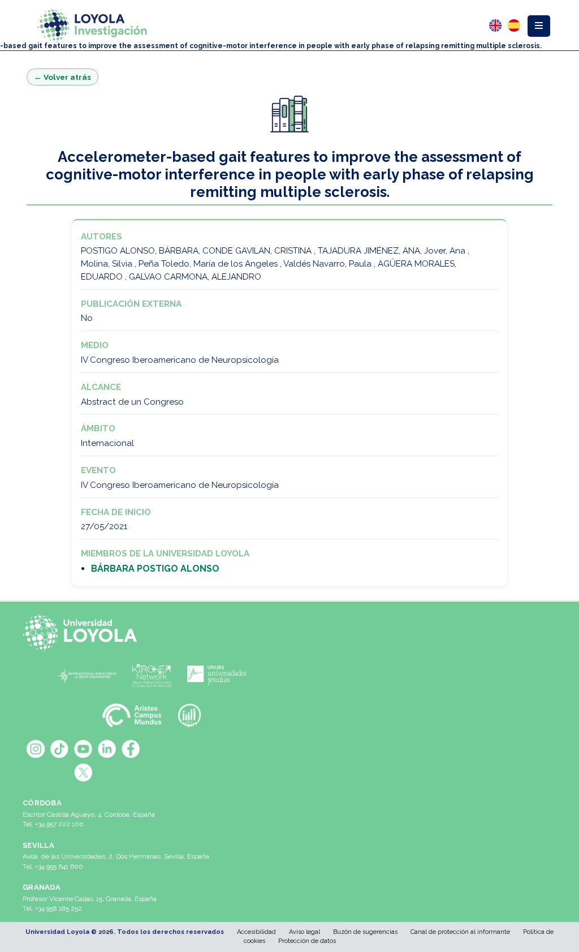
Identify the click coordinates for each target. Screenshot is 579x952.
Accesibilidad (256, 932)
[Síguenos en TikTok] (59, 749)
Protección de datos (307, 941)
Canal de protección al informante (460, 932)
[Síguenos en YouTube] (83, 749)
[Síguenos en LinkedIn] (107, 749)
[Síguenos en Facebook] (131, 749)
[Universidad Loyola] (83, 632)
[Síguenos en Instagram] (36, 749)
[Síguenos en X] (83, 773)
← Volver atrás (62, 77)
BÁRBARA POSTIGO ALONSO (155, 568)
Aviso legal (304, 932)
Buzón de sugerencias (365, 932)
